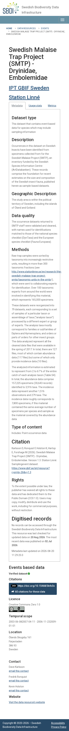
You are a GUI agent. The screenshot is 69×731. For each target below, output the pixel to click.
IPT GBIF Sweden (29, 88)
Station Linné (24, 97)
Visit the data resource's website (27, 702)
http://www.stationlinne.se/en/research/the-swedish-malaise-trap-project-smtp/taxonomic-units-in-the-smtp (37, 275)
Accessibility (58, 723)
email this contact (19, 671)
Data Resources (27, 28)
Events (45, 28)
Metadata (17, 105)
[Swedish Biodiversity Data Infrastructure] (11, 8)
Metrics (52, 105)
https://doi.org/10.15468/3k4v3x (33, 585)
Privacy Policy (58, 727)
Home (9, 28)
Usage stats (35, 105)
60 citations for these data (29, 591)
